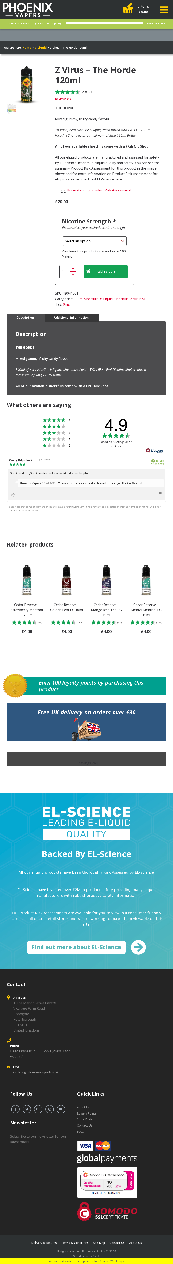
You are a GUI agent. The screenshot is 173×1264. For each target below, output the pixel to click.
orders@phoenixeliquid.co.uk (36, 1072)
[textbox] (108, 174)
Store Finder (85, 1119)
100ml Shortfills (86, 298)
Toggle (164, 9)
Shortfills (121, 298)
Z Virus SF (138, 298)
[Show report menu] (160, 494)
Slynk (96, 1256)
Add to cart (106, 272)
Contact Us (84, 1125)
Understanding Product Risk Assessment (99, 190)
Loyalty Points (86, 1113)
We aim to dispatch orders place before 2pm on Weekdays (86, 1261)
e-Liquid (40, 47)
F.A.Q (80, 1131)
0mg (66, 304)
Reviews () (63, 99)
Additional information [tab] (71, 317)
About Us (83, 1107)
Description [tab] (25, 317)
